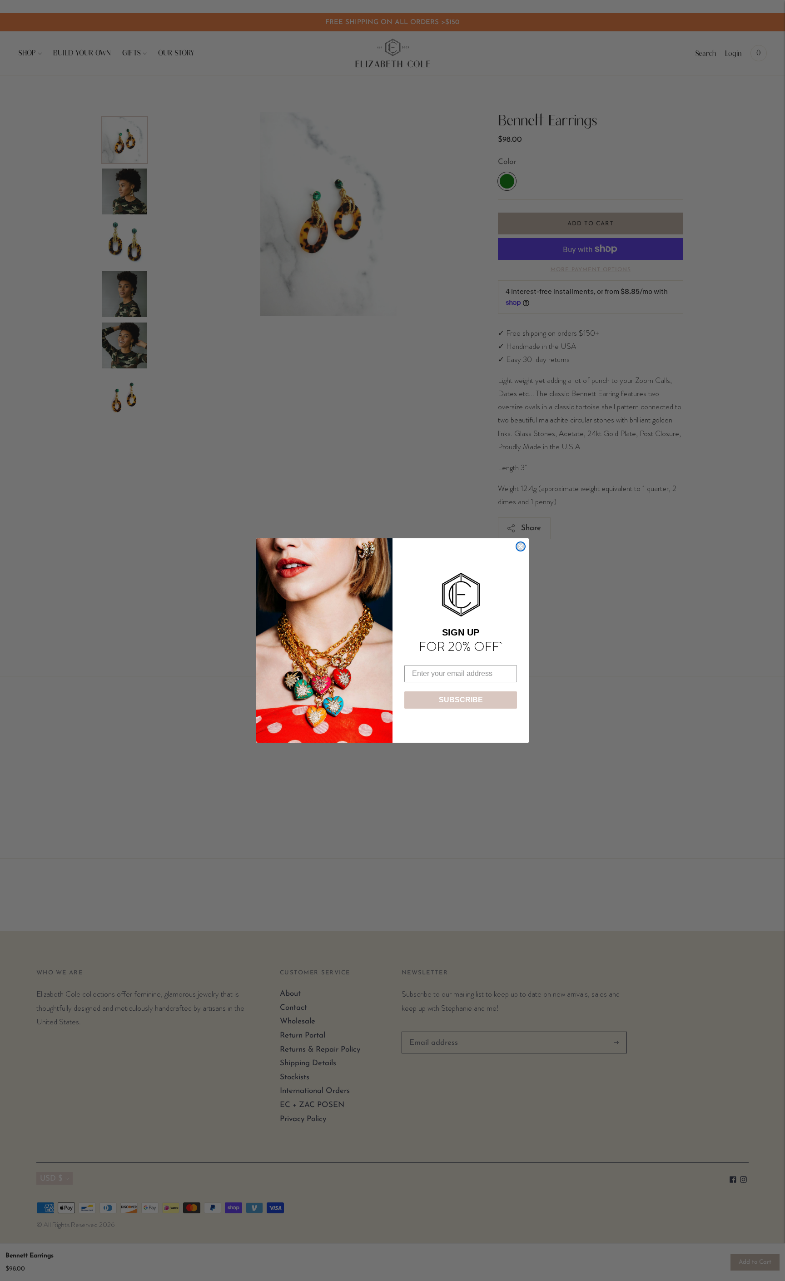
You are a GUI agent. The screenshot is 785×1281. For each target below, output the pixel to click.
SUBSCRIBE (461, 700)
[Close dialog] (520, 546)
